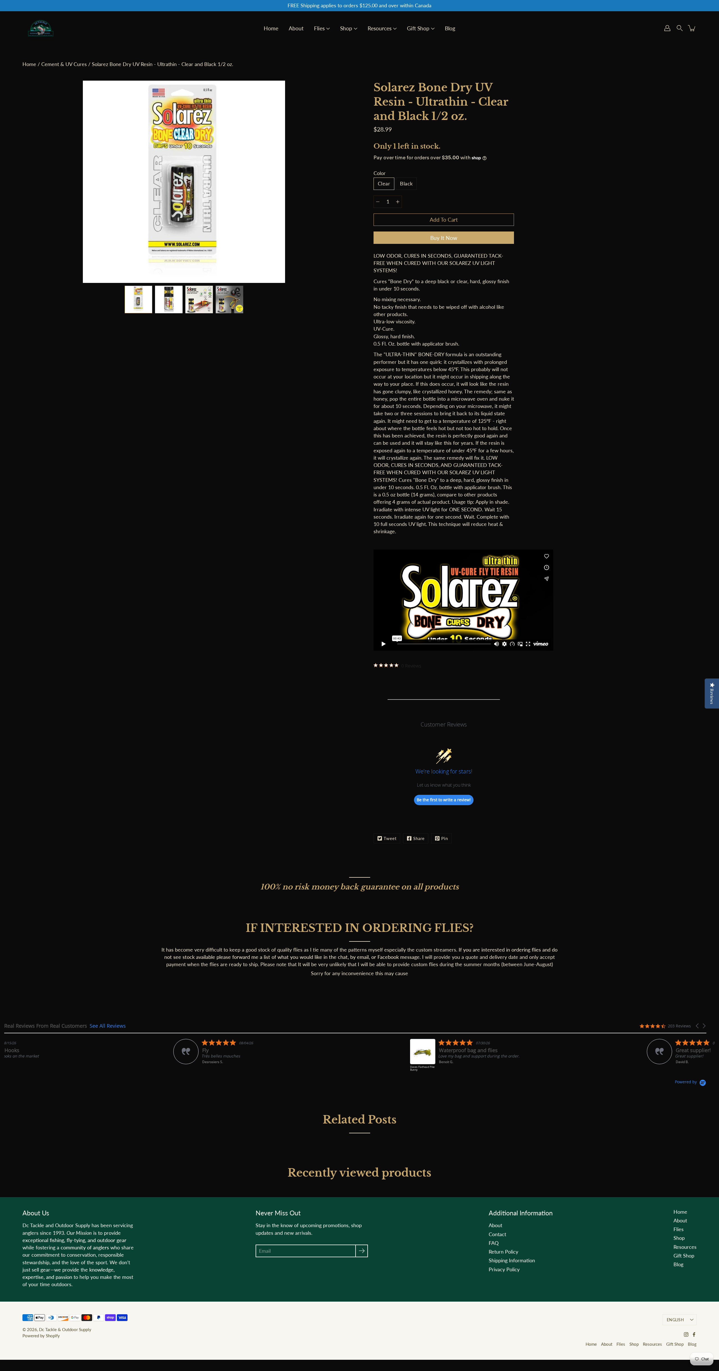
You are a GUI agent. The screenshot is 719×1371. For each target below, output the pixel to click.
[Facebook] (694, 1334)
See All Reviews (108, 1025)
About (296, 29)
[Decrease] (378, 202)
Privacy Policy (504, 1269)
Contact (497, 1234)
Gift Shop (418, 29)
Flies (319, 29)
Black (406, 184)
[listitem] (60, 1051)
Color (380, 173)
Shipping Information (512, 1260)
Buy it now (443, 238)
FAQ (494, 1243)
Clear (384, 184)
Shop (346, 29)
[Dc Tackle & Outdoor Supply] (40, 28)
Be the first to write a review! (444, 799)
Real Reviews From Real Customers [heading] (45, 1025)
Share (419, 838)
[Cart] (692, 28)
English (675, 1319)
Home (271, 29)
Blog (450, 29)
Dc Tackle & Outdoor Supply (65, 1329)
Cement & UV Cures (64, 64)
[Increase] (397, 202)
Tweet (390, 838)
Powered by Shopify (41, 1335)
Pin (444, 838)
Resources (380, 29)
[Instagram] (686, 1334)
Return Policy (503, 1252)
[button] (697, 1025)
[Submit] (361, 1251)
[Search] (679, 28)
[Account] (667, 28)
